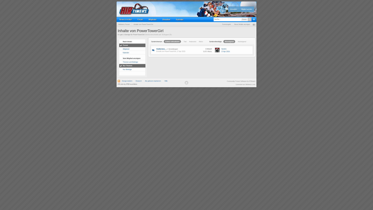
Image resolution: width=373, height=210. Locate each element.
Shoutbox (166, 19)
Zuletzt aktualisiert (172, 41)
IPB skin (121, 84)
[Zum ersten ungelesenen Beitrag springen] (153, 50)
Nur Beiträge (127, 69)
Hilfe (166, 81)
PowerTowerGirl (170, 51)
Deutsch (139, 81)
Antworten (192, 41)
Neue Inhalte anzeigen (242, 24)
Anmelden (233, 9)
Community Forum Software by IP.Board (241, 81)
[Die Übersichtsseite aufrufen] (134, 9)
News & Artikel (125, 19)
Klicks (201, 41)
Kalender (180, 19)
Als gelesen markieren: (153, 81)
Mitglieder (153, 19)
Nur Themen (127, 65)
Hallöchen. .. (161, 49)
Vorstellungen (173, 49)
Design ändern (127, 81)
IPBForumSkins (131, 84)
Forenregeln (226, 24)
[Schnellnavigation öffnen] (254, 24)
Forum (140, 19)
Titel (185, 41)
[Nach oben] (186, 83)
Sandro (223, 49)
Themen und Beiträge (130, 62)
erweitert (254, 19)
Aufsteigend (242, 41)
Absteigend (229, 41)
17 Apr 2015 (225, 51)
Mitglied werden (246, 9)
